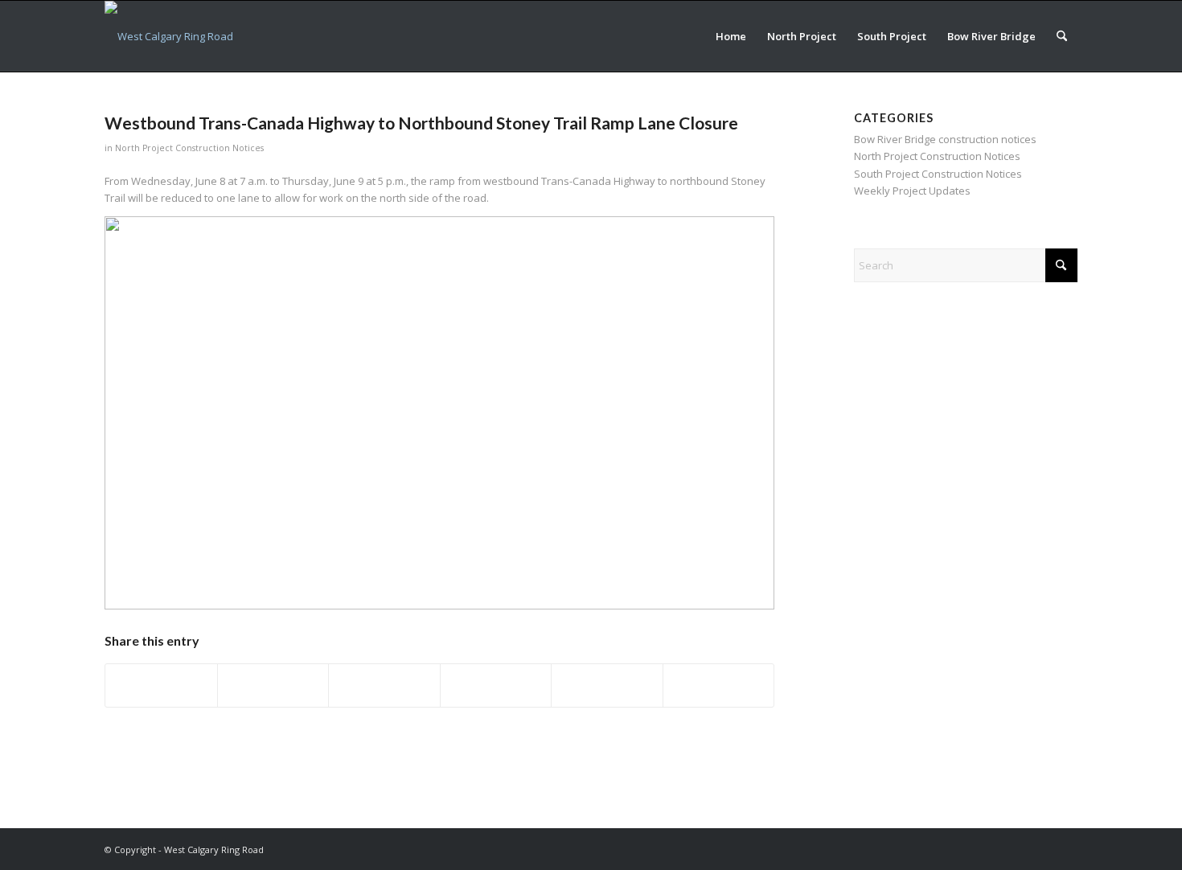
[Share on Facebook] (161, 685)
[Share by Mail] (718, 685)
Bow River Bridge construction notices (945, 139)
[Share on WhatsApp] (384, 685)
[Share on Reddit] (607, 685)
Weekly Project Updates (912, 190)
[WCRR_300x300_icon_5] (169, 36)
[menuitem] (731, 36)
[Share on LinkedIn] (496, 685)
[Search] (1061, 36)
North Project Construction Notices (189, 148)
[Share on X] (273, 685)
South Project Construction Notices (938, 173)
